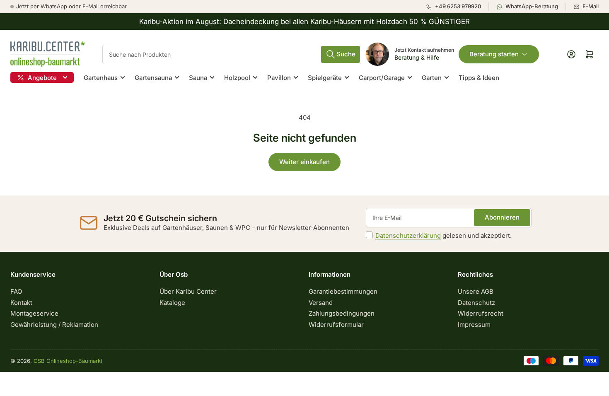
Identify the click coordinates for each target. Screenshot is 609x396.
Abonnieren (502, 217)
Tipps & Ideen (479, 78)
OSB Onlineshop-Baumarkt (68, 360)
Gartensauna (153, 78)
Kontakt (21, 303)
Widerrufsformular (336, 324)
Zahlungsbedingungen (342, 313)
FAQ (16, 291)
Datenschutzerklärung (408, 235)
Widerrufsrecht (480, 313)
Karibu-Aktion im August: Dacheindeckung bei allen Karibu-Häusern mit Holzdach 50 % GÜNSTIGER (304, 21)
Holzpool (237, 78)
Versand (321, 303)
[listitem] (457, 6)
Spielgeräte (325, 78)
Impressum (474, 324)
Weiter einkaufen (304, 162)
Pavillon (279, 78)
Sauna (198, 78)
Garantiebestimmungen (343, 291)
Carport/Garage (382, 78)
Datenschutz (476, 303)
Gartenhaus (101, 78)
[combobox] (231, 54)
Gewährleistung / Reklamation (54, 324)
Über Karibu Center (188, 291)
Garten (432, 78)
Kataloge (172, 303)
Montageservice (34, 313)
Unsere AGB (475, 291)
